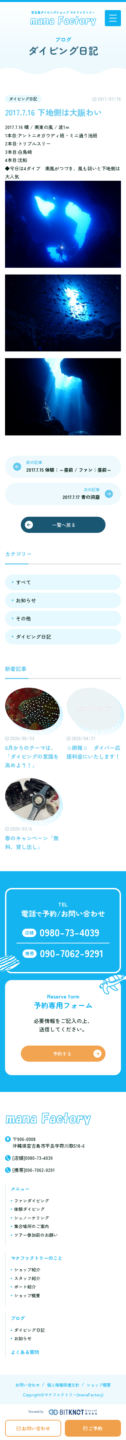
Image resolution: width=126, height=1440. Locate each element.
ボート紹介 (25, 1286)
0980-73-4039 (69, 932)
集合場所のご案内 (31, 1226)
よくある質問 (25, 1352)
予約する (62, 1053)
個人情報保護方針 (63, 1385)
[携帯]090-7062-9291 (33, 1170)
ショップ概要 (27, 1295)
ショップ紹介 (27, 1269)
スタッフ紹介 (27, 1278)
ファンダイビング (31, 1200)
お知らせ (26, 600)
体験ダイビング (29, 1209)
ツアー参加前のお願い (36, 1235)
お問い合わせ (36, 1428)
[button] (113, 18)
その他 (23, 618)
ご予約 (95, 1428)
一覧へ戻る (64, 524)
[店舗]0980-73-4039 (32, 1157)
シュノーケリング (31, 1218)
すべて (23, 582)
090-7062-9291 (71, 952)
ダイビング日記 (23, 98)
